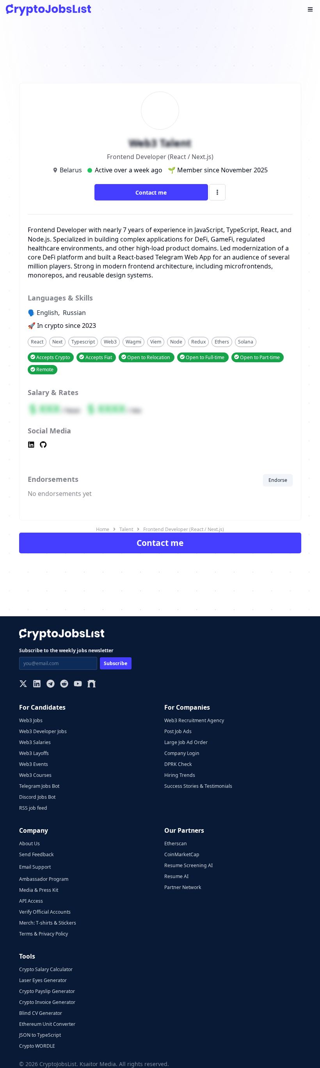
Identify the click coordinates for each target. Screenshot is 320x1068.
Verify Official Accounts (45, 912)
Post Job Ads (178, 731)
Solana (245, 341)
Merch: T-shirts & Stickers (47, 923)
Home (102, 529)
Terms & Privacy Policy (43, 933)
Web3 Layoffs (34, 753)
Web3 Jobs (31, 720)
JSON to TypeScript (40, 1035)
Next (57, 341)
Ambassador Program (43, 879)
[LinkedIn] (37, 684)
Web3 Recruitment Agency (194, 720)
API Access (31, 901)
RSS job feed (33, 808)
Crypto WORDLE (37, 1046)
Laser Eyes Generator (43, 980)
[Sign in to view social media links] (160, 445)
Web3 (110, 341)
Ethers (222, 341)
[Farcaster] (91, 684)
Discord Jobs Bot (37, 797)
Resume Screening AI (188, 865)
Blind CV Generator (40, 1013)
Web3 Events (33, 764)
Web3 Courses (35, 775)
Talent (126, 529)
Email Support (35, 867)
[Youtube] (78, 684)
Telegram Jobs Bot (39, 786)
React (37, 341)
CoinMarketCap (181, 854)
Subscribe (115, 663)
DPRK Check (178, 764)
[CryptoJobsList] (48, 10)
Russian (74, 312)
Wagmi (133, 341)
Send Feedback (36, 854)
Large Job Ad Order (186, 742)
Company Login (181, 753)
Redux (198, 341)
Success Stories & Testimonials (198, 786)
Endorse (277, 480)
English (47, 312)
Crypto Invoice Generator (47, 1002)
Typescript (83, 341)
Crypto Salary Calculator (46, 969)
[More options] (217, 192)
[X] (23, 684)
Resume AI (176, 876)
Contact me (151, 192)
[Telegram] (50, 684)
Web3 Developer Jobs (43, 731)
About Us (29, 843)
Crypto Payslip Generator (47, 991)
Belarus (71, 170)
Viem (155, 341)
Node (176, 341)
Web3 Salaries (35, 742)
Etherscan (175, 843)
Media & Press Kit (38, 890)
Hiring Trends (179, 775)
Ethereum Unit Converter (47, 1024)
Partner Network (182, 887)
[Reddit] (64, 684)
